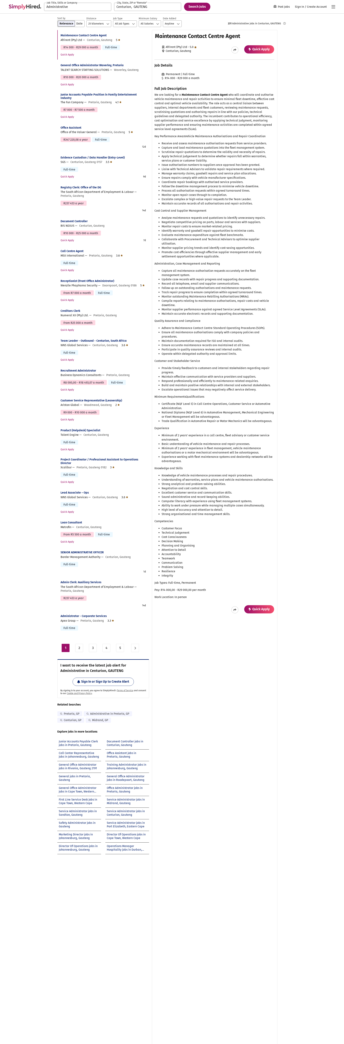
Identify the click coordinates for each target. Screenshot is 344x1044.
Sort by (61, 18)
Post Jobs (284, 6)
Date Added (169, 18)
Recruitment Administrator (78, 370)
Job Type (118, 18)
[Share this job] (234, 49)
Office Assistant (71, 127)
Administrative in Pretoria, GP (109, 713)
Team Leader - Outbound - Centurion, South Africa (94, 340)
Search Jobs (197, 7)
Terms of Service (125, 690)
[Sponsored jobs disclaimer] (284, 23)
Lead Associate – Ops (75, 492)
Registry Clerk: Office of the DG (81, 187)
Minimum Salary (148, 18)
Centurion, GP (72, 720)
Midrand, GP (100, 720)
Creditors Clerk (70, 311)
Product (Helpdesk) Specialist (80, 430)
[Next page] (135, 648)
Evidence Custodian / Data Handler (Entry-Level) (93, 157)
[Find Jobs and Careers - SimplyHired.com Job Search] (25, 6)
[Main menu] (333, 7)
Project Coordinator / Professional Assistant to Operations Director (99, 461)
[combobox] (77, 7)
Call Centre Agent (72, 251)
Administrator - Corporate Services (84, 616)
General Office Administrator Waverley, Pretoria (92, 65)
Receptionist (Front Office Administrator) (87, 281)
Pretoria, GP (71, 713)
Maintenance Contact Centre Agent (84, 35)
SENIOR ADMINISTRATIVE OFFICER (82, 552)
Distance (91, 18)
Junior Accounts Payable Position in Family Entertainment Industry (99, 96)
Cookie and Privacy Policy (79, 693)
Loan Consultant (71, 522)
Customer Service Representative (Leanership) (91, 400)
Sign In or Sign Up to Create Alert (105, 682)
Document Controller (74, 221)
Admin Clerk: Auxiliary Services (81, 582)
